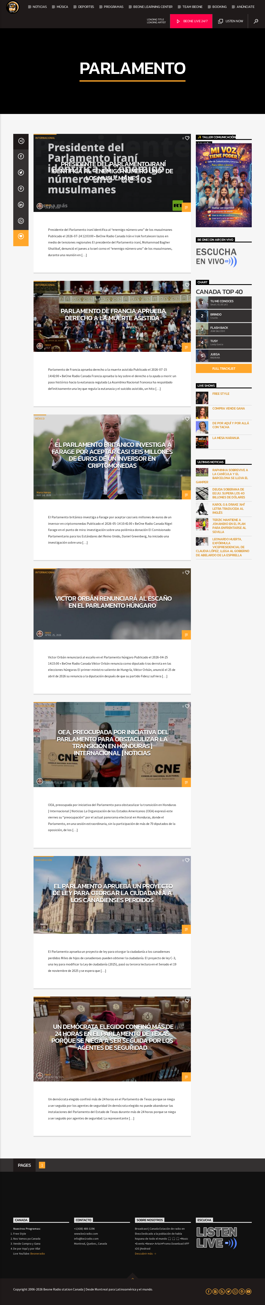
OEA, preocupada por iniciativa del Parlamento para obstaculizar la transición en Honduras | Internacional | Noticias (113, 742)
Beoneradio (37, 1253)
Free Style (220, 394)
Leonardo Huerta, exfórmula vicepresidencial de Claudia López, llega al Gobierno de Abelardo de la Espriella (222, 547)
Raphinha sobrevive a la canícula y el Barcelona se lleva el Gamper (222, 476)
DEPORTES (86, 6)
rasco (48, 205)
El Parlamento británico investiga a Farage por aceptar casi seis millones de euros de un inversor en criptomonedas (112, 455)
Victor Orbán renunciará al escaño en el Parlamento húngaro (113, 601)
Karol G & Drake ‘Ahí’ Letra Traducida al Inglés (228, 509)
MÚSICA (62, 6)
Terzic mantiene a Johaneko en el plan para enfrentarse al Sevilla (229, 526)
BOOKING (219, 6)
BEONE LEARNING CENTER (152, 6)
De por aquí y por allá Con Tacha (230, 425)
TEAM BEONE (192, 6)
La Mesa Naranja (225, 438)
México (40, 418)
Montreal (41, 1000)
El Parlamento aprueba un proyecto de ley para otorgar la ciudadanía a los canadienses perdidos (113, 893)
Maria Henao (44, 492)
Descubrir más (144, 1253)
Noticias (40, 6)
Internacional (45, 138)
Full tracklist (223, 368)
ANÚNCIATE (245, 6)
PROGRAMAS (113, 6)
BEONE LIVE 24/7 (195, 20)
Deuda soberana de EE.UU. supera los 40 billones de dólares (228, 493)
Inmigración (43, 860)
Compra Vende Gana (228, 408)
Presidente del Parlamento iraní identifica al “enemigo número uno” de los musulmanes (112, 171)
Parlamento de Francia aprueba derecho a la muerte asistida (113, 314)
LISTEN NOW (234, 20)
